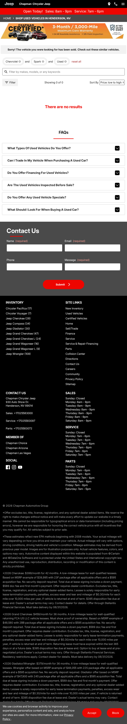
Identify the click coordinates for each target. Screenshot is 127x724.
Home (7, 18)
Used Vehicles (74, 313)
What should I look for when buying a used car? (43, 209)
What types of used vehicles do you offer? (39, 148)
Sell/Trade (71, 328)
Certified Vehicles (76, 318)
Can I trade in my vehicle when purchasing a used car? (47, 160)
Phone (10, 260)
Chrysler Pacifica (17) (19, 308)
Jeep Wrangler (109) (18, 353)
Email (75, 241)
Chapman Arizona (17, 448)
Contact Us (72, 364)
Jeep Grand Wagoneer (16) (22, 343)
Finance (70, 333)
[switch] (123, 4)
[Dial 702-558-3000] (115, 4)
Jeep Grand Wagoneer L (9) (23, 348)
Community (72, 374)
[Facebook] (8, 467)
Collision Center (75, 353)
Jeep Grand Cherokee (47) (22, 333)
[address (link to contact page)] (109, 4)
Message (77, 260)
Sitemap (70, 384)
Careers (70, 369)
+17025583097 (26, 420)
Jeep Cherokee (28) (18, 318)
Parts (68, 348)
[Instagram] (14, 467)
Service (70, 338)
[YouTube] (20, 467)
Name (17, 241)
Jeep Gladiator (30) (18, 328)
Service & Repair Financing (81, 343)
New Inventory (74, 308)
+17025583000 (23, 413)
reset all (76, 61)
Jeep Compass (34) (18, 323)
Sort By (94, 82)
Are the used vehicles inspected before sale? (40, 185)
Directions (71, 358)
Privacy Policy (74, 379)
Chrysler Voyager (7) (18, 313)
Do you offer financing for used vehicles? (38, 172)
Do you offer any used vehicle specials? (36, 197)
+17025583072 (23, 428)
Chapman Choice (16, 443)
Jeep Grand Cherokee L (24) (23, 338)
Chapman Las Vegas (18, 453)
